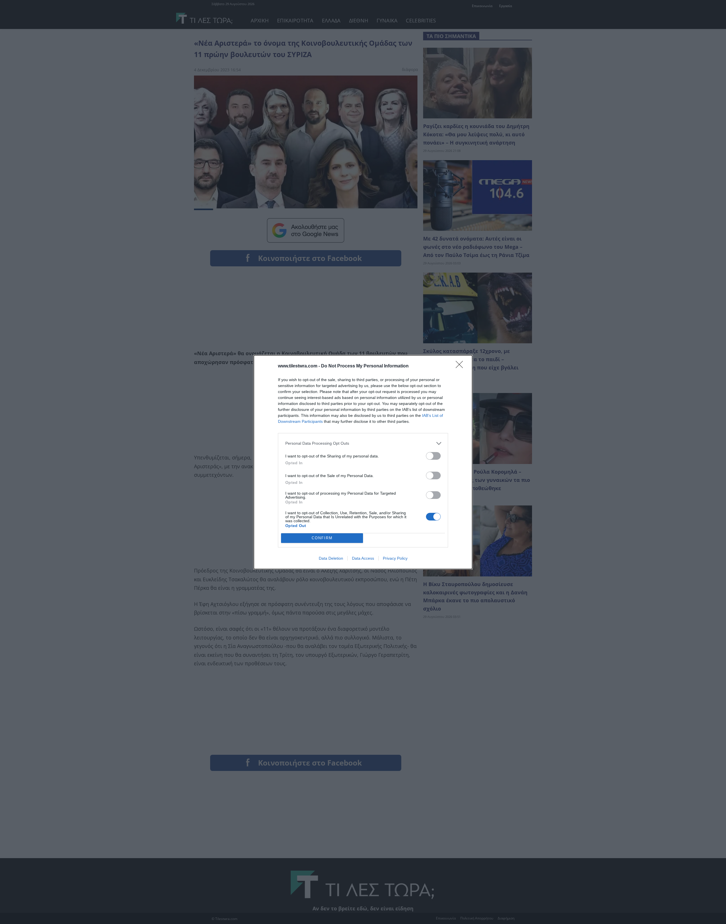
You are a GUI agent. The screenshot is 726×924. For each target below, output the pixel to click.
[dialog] (363, 462)
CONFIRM (322, 538)
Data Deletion (331, 558)
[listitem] (363, 443)
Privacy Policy (395, 558)
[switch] (433, 456)
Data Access (363, 558)
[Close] (461, 366)
